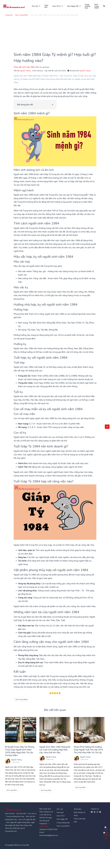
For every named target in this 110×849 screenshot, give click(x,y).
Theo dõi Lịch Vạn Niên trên (27, 67)
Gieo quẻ (46, 6)
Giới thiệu (77, 809)
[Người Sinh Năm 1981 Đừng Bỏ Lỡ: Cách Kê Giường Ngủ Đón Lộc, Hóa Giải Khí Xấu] (55, 730)
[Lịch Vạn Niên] (14, 6)
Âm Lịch (35, 6)
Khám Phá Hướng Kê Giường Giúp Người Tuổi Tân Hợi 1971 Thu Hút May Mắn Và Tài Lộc (88, 749)
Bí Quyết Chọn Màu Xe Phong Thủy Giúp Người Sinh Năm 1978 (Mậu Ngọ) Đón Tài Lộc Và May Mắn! (19, 751)
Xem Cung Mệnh (96, 6)
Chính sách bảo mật (79, 820)
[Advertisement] (55, 33)
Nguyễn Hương (25, 71)
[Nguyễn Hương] (7, 761)
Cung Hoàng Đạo (87, 6)
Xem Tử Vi (56, 6)
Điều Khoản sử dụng (79, 814)
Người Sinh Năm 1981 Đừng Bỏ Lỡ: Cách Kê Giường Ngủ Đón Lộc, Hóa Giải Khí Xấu (54, 749)
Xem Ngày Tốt (72, 6)
